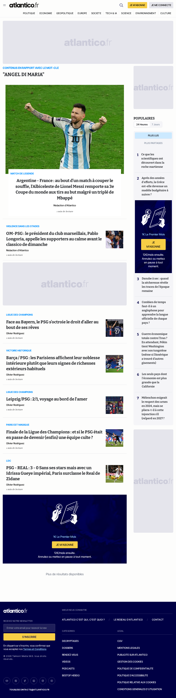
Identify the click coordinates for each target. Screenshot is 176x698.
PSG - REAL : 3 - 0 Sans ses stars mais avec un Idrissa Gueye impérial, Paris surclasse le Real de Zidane (53, 473)
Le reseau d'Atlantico (128, 619)
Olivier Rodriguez (15, 333)
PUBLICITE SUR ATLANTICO (132, 654)
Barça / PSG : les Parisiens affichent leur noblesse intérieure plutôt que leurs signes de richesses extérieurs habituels (53, 363)
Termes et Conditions (34, 649)
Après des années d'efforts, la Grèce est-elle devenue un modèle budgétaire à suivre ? (155, 186)
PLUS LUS (153, 135)
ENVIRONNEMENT (146, 13)
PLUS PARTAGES (153, 143)
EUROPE (82, 13)
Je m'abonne (65, 544)
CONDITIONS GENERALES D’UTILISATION (139, 689)
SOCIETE (96, 13)
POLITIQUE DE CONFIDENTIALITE (135, 668)
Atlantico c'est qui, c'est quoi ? (83, 619)
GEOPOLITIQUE (64, 13)
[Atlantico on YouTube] (51, 680)
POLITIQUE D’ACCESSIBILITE (132, 675)
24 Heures (142, 124)
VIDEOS (66, 661)
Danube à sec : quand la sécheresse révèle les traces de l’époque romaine (155, 285)
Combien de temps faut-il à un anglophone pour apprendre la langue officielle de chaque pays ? (155, 312)
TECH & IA (111, 13)
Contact (158, 619)
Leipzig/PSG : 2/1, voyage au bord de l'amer (46, 399)
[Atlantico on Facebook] (24, 680)
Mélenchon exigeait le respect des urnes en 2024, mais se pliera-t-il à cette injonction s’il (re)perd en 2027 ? (155, 408)
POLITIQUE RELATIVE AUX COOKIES (136, 682)
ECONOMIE (46, 13)
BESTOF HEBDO (71, 675)
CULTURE (165, 13)
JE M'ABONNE (137, 5)
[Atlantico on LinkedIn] (33, 680)
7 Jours (156, 124)
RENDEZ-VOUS (70, 654)
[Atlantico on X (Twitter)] (15, 680)
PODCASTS (68, 668)
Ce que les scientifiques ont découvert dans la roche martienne (152, 160)
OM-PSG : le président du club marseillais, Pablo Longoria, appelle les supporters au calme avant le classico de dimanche (54, 239)
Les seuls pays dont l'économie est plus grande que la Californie (154, 380)
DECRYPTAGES (70, 640)
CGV (119, 640)
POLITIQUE (29, 13)
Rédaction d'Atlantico (64, 205)
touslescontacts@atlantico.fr (29, 689)
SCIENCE (126, 13)
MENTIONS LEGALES (128, 647)
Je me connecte (161, 5)
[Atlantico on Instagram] (42, 680)
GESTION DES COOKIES (130, 661)
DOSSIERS (67, 647)
